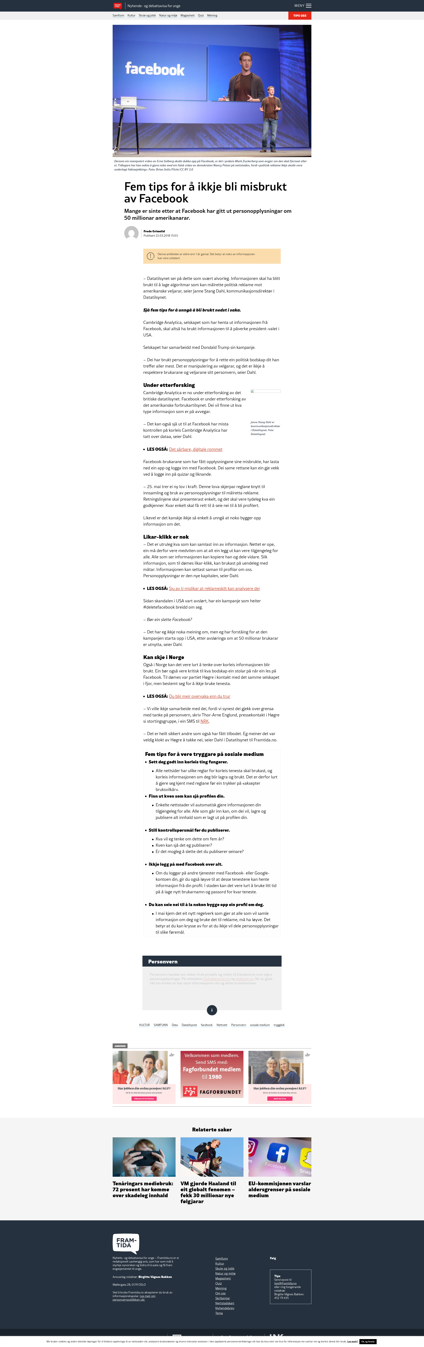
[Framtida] (119, 5)
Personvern (238, 1025)
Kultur (131, 15)
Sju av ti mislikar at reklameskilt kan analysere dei (214, 588)
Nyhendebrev (224, 1308)
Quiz (201, 15)
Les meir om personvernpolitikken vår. (134, 1298)
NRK (204, 721)
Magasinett (188, 15)
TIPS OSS (299, 15)
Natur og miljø (168, 15)
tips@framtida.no (285, 1283)
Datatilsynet (189, 1025)
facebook (207, 1025)
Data (175, 1025)
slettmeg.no (245, 978)
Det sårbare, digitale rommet (195, 449)
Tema (219, 1313)
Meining (212, 15)
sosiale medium (260, 1025)
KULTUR (144, 1025)
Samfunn (118, 15)
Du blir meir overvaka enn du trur (199, 696)
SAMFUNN (161, 1025)
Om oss (220, 1293)
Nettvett (222, 1025)
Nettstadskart (224, 1303)
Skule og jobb (147, 15)
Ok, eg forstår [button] (368, 1341)
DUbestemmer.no (216, 978)
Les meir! (352, 1341)
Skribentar (222, 1298)
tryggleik (279, 1025)
